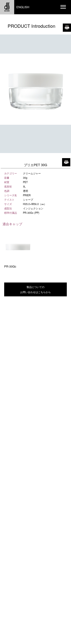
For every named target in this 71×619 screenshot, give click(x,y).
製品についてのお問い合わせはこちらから (35, 289)
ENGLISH (22, 7)
